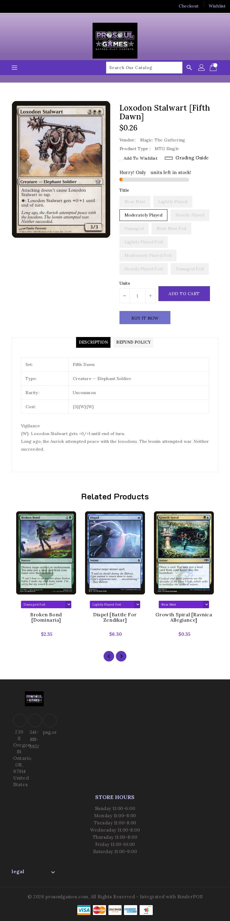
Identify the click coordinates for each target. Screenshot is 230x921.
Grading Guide (192, 158)
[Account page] (202, 68)
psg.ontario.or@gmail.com (49, 732)
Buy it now (144, 318)
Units (124, 283)
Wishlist (217, 6)
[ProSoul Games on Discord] (43, 5)
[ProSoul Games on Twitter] (20, 5)
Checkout (189, 6)
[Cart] (214, 68)
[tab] (93, 342)
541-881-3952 (34, 739)
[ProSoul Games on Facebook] (9, 5)
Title (124, 190)
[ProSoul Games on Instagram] (32, 5)
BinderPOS (190, 896)
